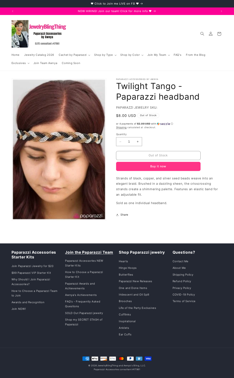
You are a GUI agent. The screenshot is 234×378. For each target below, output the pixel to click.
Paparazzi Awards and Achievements (80, 286)
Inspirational (127, 321)
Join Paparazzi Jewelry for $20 (33, 266)
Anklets (124, 328)
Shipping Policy (183, 274)
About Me (179, 268)
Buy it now (158, 166)
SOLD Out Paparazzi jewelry (84, 313)
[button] (74, 55)
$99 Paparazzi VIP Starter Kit (31, 272)
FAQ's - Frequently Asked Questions (82, 304)
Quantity (121, 134)
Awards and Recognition (28, 302)
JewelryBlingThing (107, 365)
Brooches (125, 301)
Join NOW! (19, 309)
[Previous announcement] (13, 11)
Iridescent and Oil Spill (134, 294)
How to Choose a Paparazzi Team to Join (35, 293)
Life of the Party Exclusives (137, 308)
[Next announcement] (221, 11)
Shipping (121, 127)
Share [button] (124, 214)
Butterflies (126, 274)
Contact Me (180, 261)
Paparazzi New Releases (135, 281)
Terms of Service (184, 301)
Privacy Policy (182, 288)
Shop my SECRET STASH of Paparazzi (84, 322)
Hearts (123, 261)
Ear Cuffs (125, 334)
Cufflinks (125, 314)
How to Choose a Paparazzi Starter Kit (84, 274)
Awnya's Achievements (81, 295)
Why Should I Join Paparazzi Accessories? (31, 282)
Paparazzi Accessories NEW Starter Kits (84, 263)
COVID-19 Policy (184, 294)
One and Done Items (133, 288)
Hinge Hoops (128, 268)
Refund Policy (182, 281)
